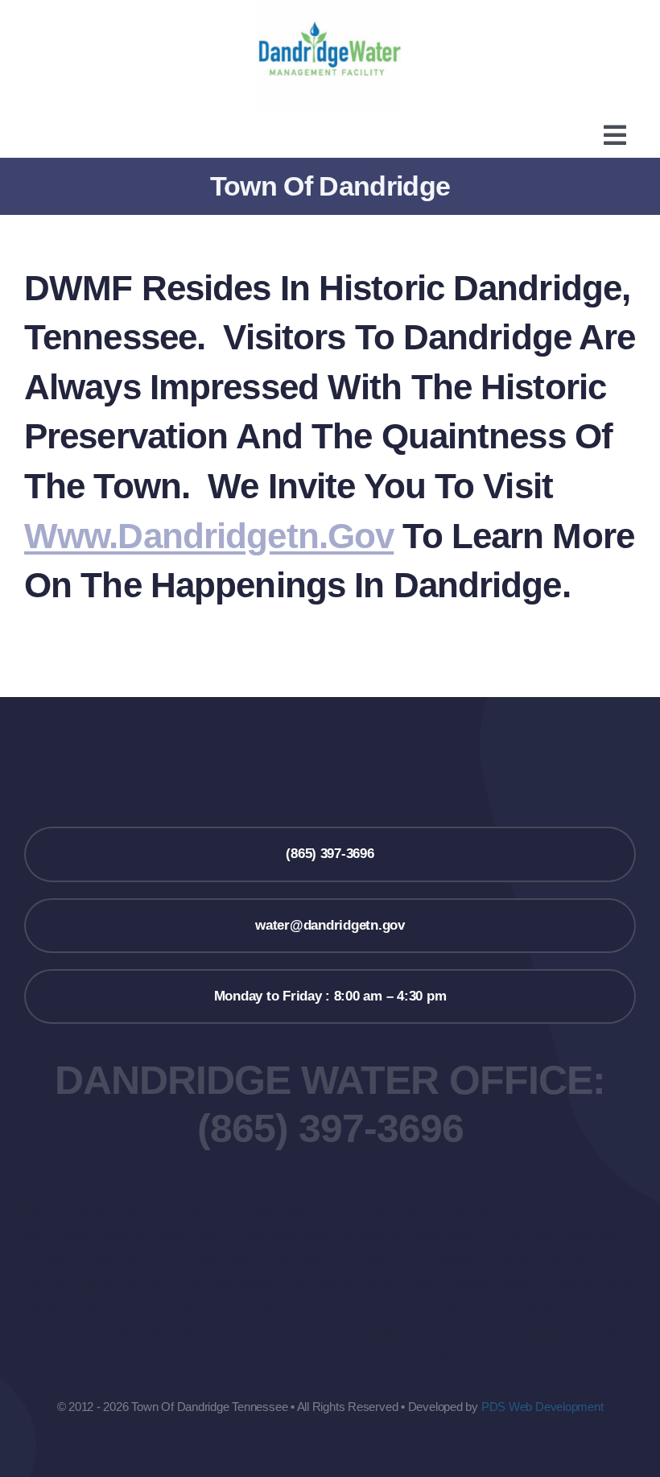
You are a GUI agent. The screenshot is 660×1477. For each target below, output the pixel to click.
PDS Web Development (542, 1406)
